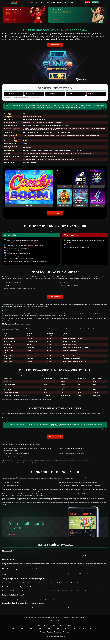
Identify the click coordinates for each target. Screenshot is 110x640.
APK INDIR (11, 534)
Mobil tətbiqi (45, 2)
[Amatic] (42, 632)
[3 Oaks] (86, 629)
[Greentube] (43, 629)
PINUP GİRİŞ (55, 45)
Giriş (37, 2)
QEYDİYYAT (95, 2)
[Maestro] (63, 626)
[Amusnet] (57, 632)
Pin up (31, 2)
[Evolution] (77, 629)
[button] (107, 634)
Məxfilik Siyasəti (30, 617)
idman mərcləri (55, 436)
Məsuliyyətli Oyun (39, 617)
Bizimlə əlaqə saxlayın (74, 617)
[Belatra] (50, 632)
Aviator (59, 2)
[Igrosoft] (60, 629)
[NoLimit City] (34, 629)
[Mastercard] (47, 626)
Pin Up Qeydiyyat (55, 297)
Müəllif (82, 617)
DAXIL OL (87, 2)
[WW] (70, 626)
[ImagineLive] (25, 629)
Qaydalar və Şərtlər (49, 617)
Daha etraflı (53, 213)
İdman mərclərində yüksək (15, 256)
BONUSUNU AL (10, 19)
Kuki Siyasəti (58, 617)
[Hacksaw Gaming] (94, 629)
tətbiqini (31, 245)
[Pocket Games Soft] (66, 632)
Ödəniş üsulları (68, 2)
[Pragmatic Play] (16, 629)
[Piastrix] (56, 626)
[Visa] (40, 626)
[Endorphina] (52, 629)
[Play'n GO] (69, 629)
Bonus (53, 2)
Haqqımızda (65, 617)
